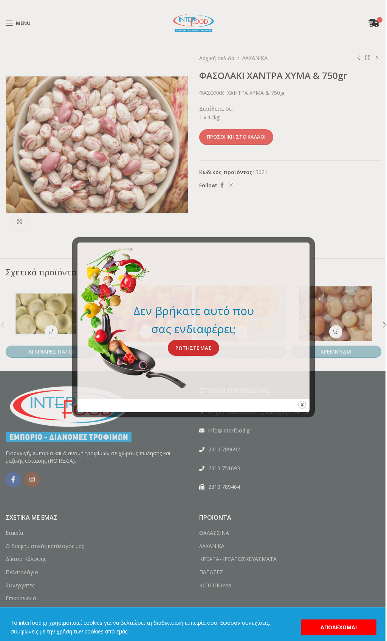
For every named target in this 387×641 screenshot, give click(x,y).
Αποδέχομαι (338, 627)
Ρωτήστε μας (193, 347)
